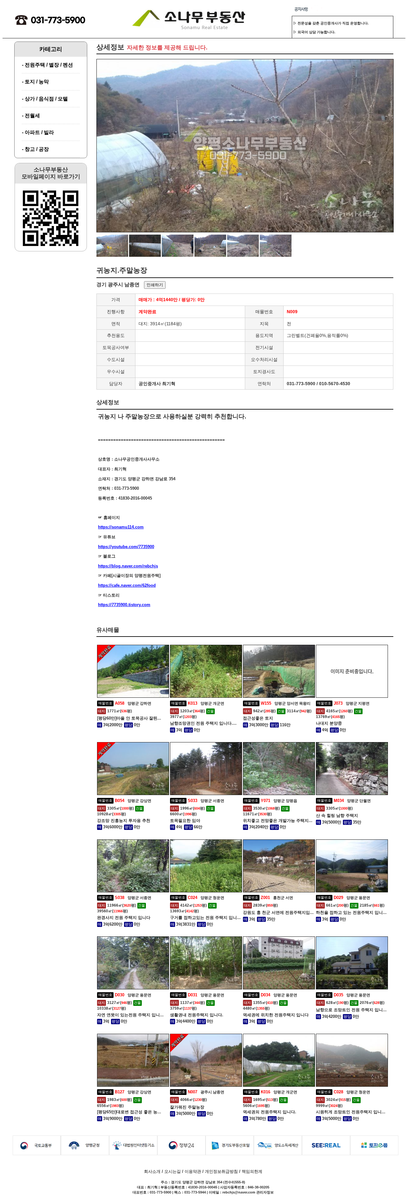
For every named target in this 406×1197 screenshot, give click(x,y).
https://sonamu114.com (121, 527)
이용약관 (193, 1171)
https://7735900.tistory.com (124, 604)
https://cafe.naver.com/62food (127, 585)
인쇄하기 (155, 284)
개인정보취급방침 (221, 1171)
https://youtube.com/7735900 (126, 546)
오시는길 (172, 1171)
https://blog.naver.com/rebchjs (128, 566)
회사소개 (152, 1171)
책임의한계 (252, 1171)
